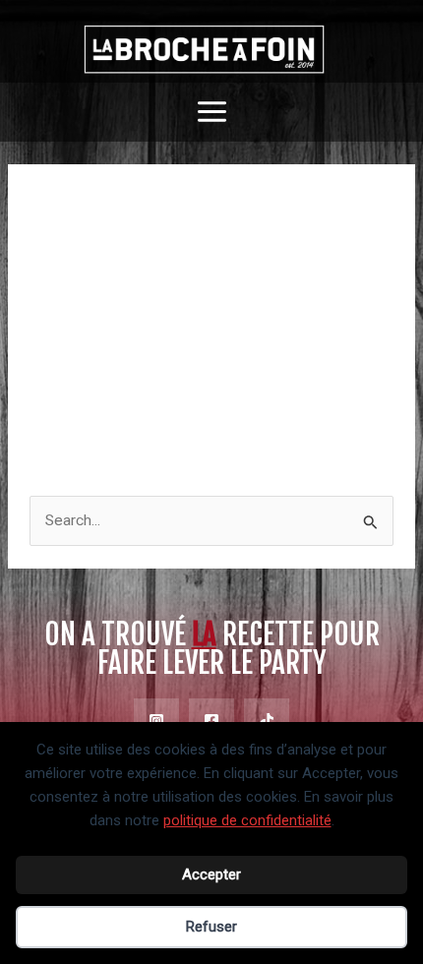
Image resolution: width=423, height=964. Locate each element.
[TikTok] (266, 721)
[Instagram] (156, 721)
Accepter (211, 874)
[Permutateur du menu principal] (212, 112)
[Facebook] (211, 721)
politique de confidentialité (247, 820)
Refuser (211, 926)
